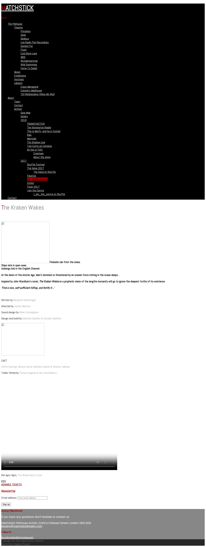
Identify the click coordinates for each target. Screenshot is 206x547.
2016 (24, 120)
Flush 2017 (33, 187)
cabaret (18, 83)
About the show (42, 157)
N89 (23, 57)
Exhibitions (20, 75)
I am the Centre (35, 190)
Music (17, 72)
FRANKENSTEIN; (36, 124)
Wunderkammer (29, 61)
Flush (24, 50)
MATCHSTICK (17, 8)
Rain (29, 135)
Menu (4, 17)
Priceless (26, 31)
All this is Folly (35, 149)
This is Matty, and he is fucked (43, 131)
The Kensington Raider (39, 127)
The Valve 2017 (35, 168)
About (11, 98)
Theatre (18, 27)
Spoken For (27, 46)
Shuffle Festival (36, 164)
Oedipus (25, 38)
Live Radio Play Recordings (35, 42)
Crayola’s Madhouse (31, 90)
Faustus (31, 175)
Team (17, 101)
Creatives (38, 153)
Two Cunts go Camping (39, 146)
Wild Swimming (29, 64)
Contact (18, 105)
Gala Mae (25, 112)
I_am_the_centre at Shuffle (49, 194)
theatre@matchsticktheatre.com (21, 526)
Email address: (9, 498)
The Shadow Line (36, 142)
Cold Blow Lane (29, 53)
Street (30, 183)
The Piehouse (15, 24)
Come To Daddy (29, 68)
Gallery (24, 116)
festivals (19, 79)
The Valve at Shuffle (44, 172)
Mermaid (31, 138)
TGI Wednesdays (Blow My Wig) (38, 94)
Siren (23, 35)
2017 (24, 161)
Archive (18, 109)
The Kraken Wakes (37, 179)
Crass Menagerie (29, 87)
